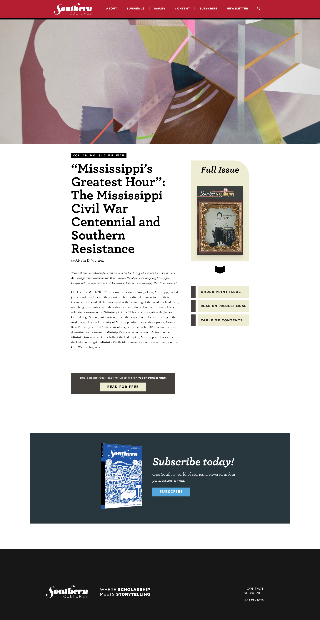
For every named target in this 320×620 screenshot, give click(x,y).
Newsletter (237, 8)
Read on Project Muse (223, 306)
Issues (159, 8)
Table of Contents (222, 320)
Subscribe (208, 8)
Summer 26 (136, 8)
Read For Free (123, 386)
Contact (255, 589)
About (111, 8)
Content (182, 8)
